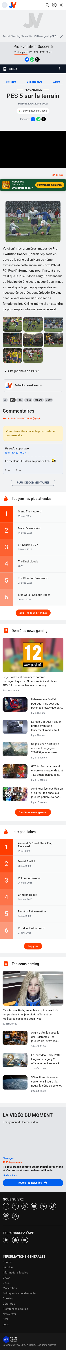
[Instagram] (24, 1206)
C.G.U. (6, 1277)
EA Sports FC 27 (28, 545)
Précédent (11, 82)
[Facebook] (6, 1206)
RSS (5, 1319)
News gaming (44, 36)
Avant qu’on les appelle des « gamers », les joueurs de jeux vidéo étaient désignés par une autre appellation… (46, 1037)
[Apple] (15, 1239)
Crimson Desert (27, 894)
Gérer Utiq (9, 1303)
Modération (10, 1288)
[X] (15, 1206)
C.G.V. (6, 1283)
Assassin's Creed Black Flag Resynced (35, 845)
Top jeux (33, 946)
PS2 (36, 52)
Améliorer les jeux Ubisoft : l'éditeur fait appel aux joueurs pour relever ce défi (47, 793)
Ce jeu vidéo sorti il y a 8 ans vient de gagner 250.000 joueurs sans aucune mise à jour (46, 748)
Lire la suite (9, 1175)
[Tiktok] (53, 1206)
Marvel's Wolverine (29, 528)
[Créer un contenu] (61, 36)
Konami (38, 399)
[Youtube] (34, 1206)
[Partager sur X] (37, 59)
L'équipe (8, 1267)
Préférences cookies (15, 1309)
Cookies (8, 1298)
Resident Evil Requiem (31, 928)
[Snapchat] (15, 1216)
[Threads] (6, 1216)
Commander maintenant (49, 184)
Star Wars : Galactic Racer (34, 595)
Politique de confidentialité (19, 1293)
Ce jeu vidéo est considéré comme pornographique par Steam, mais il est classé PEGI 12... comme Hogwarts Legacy (30, 681)
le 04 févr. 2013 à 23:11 (17, 452)
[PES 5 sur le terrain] (12, 324)
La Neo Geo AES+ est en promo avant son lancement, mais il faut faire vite (46, 726)
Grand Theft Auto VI (30, 511)
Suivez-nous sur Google (35, 110)
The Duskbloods (28, 561)
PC (30, 52)
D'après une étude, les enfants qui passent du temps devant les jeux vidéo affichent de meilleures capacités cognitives (30, 1014)
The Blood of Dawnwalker (33, 578)
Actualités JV (29, 36)
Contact (7, 1262)
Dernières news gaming (33, 812)
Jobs (6, 1324)
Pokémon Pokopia (29, 878)
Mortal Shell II (26, 861)
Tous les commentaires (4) (19, 418)
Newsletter (9, 1314)
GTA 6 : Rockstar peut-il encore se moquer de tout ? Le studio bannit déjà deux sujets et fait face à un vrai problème (47, 771)
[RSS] (43, 1206)
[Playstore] (6, 1239)
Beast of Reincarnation (32, 911)
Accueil (6, 36)
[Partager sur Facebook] (27, 59)
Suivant (56, 82)
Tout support (20, 52)
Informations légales (15, 1272)
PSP (42, 52)
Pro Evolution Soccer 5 (33, 46)
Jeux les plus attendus (33, 613)
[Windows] (24, 1239)
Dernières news (34, 82)
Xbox (49, 52)
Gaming (16, 36)
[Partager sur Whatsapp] (32, 59)
